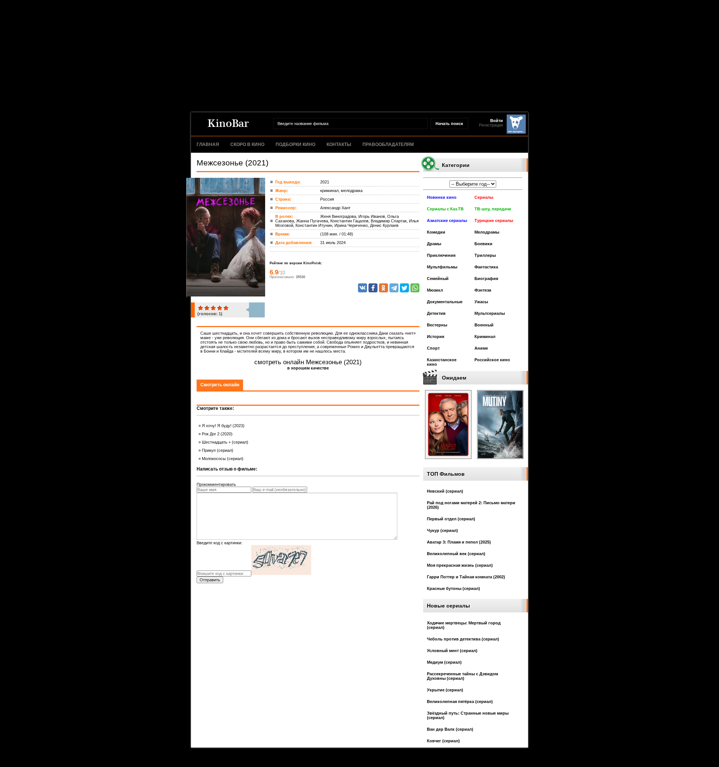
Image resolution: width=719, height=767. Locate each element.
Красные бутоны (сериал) (453, 588)
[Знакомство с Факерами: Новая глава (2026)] (448, 461)
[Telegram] (393, 287)
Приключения (441, 255)
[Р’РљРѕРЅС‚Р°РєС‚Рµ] (362, 287)
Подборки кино (295, 144)
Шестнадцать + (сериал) (225, 442)
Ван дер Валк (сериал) (450, 729)
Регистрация (491, 125)
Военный (484, 325)
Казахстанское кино (441, 361)
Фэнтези (482, 290)
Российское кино (492, 359)
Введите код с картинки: (219, 543)
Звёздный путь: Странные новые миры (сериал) (468, 715)
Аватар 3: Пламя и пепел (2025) (459, 542)
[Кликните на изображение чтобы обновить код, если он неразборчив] (281, 573)
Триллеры (485, 255)
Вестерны (437, 325)
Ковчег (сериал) (443, 741)
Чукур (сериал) (442, 530)
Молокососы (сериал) (222, 458)
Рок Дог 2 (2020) (217, 434)
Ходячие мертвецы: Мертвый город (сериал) (464, 625)
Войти (496, 120)
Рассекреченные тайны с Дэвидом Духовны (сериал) (462, 676)
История (435, 336)
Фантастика (486, 267)
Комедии (436, 232)
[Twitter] (404, 287)
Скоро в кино (247, 144)
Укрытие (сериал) (445, 690)
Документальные (444, 301)
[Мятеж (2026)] (500, 461)
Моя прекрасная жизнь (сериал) (460, 565)
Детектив (436, 313)
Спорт (433, 348)
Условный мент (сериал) (452, 650)
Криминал (484, 336)
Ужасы (481, 301)
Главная (208, 144)
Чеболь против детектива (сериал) (463, 639)
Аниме (481, 348)
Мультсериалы (489, 313)
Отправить (210, 580)
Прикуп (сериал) (217, 450)
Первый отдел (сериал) (451, 519)
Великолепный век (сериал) (456, 553)
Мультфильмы (442, 267)
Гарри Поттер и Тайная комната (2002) (466, 577)
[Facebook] (372, 287)
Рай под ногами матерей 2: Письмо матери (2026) (471, 504)
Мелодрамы (486, 232)
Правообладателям (388, 144)
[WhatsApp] (414, 287)
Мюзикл (435, 290)
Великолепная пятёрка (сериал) (460, 701)
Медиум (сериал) (444, 662)
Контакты (339, 144)
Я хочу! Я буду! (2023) (223, 425)
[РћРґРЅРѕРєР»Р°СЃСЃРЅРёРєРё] (383, 287)
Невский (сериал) (445, 491)
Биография (486, 278)
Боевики (483, 243)
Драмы (434, 243)
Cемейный (438, 278)
